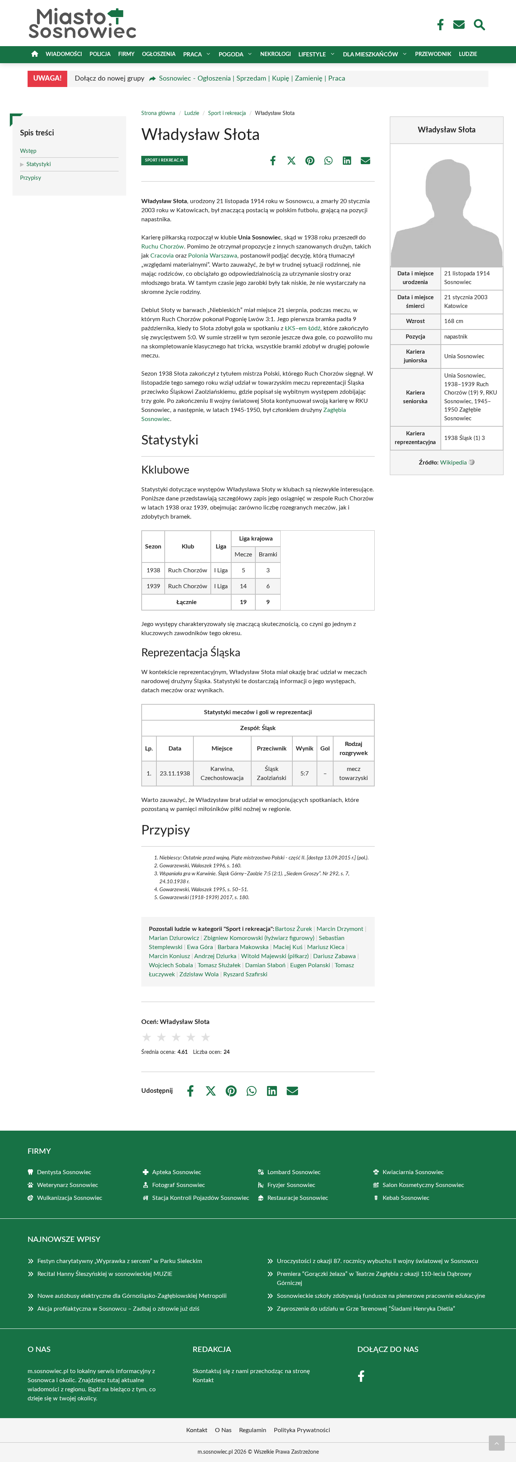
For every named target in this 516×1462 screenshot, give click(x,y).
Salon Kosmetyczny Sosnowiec (423, 1185)
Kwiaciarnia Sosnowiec (413, 1172)
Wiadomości (64, 54)
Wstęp (28, 151)
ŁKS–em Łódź (302, 328)
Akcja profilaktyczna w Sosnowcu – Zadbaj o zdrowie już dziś (118, 1309)
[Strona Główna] (35, 54)
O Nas (223, 1430)
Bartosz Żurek (293, 929)
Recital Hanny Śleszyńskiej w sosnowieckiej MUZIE (104, 1274)
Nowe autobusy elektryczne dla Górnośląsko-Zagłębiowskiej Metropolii (132, 1296)
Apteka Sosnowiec (176, 1172)
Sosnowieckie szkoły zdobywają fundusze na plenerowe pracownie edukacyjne (381, 1296)
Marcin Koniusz (169, 956)
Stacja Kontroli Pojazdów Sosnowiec (200, 1198)
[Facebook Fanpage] (438, 24)
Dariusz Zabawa (334, 956)
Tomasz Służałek (219, 965)
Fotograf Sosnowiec (178, 1185)
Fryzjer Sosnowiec (291, 1185)
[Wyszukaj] (479, 23)
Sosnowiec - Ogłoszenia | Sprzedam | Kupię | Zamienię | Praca (252, 78)
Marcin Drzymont (340, 929)
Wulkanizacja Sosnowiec (69, 1198)
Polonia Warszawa (212, 256)
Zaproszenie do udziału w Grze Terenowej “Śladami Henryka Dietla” (366, 1309)
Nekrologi (275, 54)
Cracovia (162, 256)
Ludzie (468, 54)
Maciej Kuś (288, 947)
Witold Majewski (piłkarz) (275, 956)
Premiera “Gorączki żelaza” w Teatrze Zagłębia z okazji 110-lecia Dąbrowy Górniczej (374, 1278)
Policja (100, 54)
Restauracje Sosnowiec (297, 1198)
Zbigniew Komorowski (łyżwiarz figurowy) (259, 938)
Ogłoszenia (159, 54)
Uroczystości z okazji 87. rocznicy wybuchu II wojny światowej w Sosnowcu (377, 1261)
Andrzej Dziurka (215, 956)
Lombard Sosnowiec (294, 1172)
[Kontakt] (458, 24)
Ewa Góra (200, 947)
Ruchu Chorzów (162, 247)
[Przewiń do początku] (497, 1443)
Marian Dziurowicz (174, 938)
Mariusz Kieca (326, 947)
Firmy (126, 54)
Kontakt (203, 1380)
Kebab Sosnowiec (406, 1198)
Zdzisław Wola (199, 974)
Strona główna (158, 113)
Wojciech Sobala (171, 965)
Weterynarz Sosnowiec (67, 1185)
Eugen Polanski (310, 965)
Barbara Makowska (243, 947)
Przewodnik (433, 54)
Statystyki (38, 164)
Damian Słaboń (265, 965)
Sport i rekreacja (227, 113)
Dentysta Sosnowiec (64, 1172)
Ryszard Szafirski (245, 974)
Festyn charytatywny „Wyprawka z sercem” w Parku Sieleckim (119, 1261)
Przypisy (30, 178)
